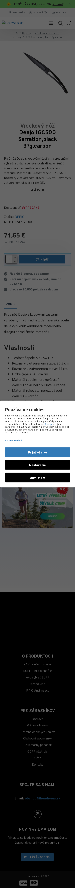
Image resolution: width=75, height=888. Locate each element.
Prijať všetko (37, 452)
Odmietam (37, 477)
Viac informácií (13, 440)
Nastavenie (37, 465)
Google (49, 424)
